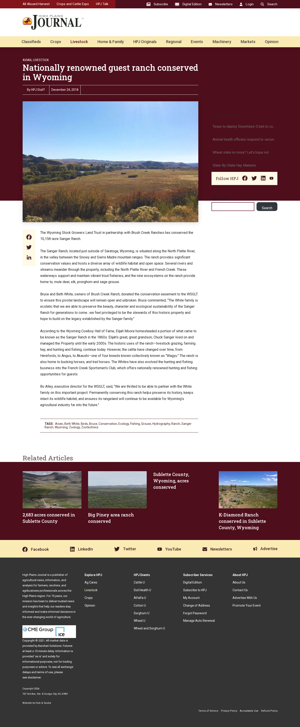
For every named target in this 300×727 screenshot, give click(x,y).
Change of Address (196, 605)
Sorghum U (141, 613)
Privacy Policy (229, 710)
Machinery (222, 41)
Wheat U (139, 620)
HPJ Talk (102, 4)
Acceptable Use (249, 710)
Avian (59, 423)
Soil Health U (142, 590)
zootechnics (89, 427)
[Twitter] (29, 248)
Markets (248, 41)
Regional (173, 41)
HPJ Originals (145, 41)
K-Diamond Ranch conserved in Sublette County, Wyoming (242, 521)
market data (57, 640)
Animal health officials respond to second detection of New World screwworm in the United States (244, 139)
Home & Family (111, 41)
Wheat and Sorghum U (149, 628)
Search (267, 208)
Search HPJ (220, 199)
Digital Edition (192, 582)
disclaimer (34, 677)
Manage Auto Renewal (199, 620)
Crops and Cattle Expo (73, 4)
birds (84, 423)
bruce (93, 423)
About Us (239, 582)
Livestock (79, 41)
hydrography (161, 423)
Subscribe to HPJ (195, 590)
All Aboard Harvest (36, 4)
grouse (146, 423)
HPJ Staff (38, 89)
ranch (175, 423)
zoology (74, 427)
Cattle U (139, 582)
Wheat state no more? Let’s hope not (241, 152)
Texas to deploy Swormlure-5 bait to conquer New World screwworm (244, 126)
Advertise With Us (245, 598)
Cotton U (140, 605)
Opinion (271, 41)
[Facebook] (29, 238)
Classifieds (31, 41)
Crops (55, 41)
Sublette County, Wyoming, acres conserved (171, 480)
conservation (108, 423)
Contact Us (240, 590)
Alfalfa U (140, 598)
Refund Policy (269, 710)
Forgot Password (195, 613)
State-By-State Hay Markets (234, 165)
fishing (135, 423)
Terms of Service (208, 710)
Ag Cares (91, 582)
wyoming (61, 427)
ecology (123, 423)
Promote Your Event (247, 605)
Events (197, 41)
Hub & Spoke (43, 703)
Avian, (27, 60)
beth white (72, 423)
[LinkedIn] (29, 258)
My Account (191, 598)
